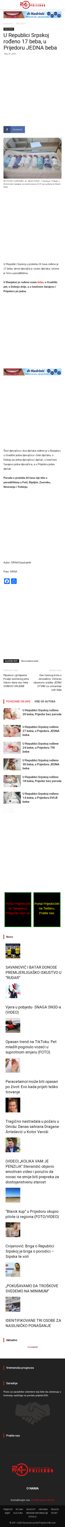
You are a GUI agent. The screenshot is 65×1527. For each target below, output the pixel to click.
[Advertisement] (32, 92)
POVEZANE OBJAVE (18, 701)
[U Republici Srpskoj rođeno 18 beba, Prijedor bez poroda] (12, 781)
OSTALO (32, 1516)
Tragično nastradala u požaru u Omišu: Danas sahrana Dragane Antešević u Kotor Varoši (32, 1126)
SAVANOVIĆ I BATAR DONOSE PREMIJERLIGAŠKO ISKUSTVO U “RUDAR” (33, 972)
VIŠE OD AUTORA (44, 701)
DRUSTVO (20, 23)
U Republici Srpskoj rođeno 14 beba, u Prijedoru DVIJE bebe (41, 797)
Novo (9, 937)
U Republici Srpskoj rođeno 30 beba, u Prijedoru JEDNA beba (41, 764)
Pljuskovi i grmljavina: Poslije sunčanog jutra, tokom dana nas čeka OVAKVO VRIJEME (16, 681)
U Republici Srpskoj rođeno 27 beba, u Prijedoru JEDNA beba (41, 731)
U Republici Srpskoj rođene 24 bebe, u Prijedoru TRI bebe (41, 747)
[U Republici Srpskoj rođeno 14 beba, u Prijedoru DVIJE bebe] (12, 798)
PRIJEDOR (7, 1509)
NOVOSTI (30, 1509)
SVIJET (7, 1513)
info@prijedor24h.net (43, 1500)
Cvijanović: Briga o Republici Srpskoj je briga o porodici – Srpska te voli (30, 1251)
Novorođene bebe (29, 661)
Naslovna (8, 23)
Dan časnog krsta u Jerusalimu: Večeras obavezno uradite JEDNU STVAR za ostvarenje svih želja (47, 682)
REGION (55, 1509)
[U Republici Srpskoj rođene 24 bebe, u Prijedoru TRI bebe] (12, 748)
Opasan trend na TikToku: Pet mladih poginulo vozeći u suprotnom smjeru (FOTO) (31, 1047)
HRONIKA (43, 1509)
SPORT (54, 1513)
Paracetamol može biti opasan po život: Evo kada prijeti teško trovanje (32, 1086)
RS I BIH (19, 1509)
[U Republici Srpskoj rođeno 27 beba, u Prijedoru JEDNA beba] (12, 731)
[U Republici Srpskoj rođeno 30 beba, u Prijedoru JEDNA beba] (12, 764)
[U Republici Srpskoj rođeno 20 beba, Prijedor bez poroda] (12, 714)
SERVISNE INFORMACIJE (37, 1513)
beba (40, 282)
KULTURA (18, 1513)
